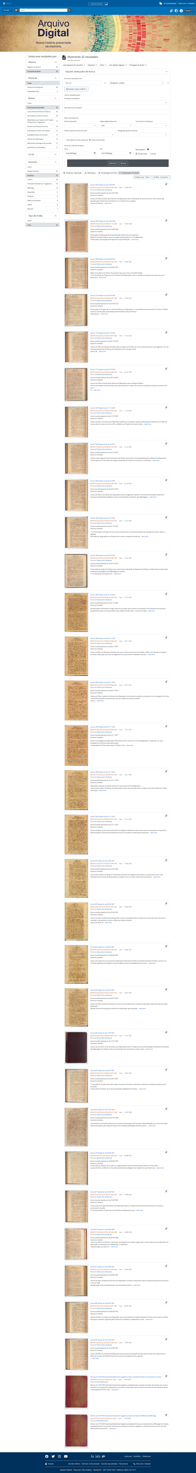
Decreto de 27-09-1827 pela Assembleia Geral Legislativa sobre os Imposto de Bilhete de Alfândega (123, 1416)
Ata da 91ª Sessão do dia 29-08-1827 (102, 1267)
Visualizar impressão (73, 173)
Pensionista (123, 1464)
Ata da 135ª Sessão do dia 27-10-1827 (102, 518)
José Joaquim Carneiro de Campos (42, 131)
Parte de (32, 78)
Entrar (188, 11)
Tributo (42, 180)
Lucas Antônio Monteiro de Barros (42, 112)
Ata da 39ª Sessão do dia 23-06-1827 (102, 904)
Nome (31, 98)
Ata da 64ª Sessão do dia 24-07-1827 (102, 1070)
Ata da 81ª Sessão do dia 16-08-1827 (102, 1192)
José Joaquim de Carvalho (42, 108)
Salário (42, 205)
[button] (161, 3)
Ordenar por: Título (142, 177)
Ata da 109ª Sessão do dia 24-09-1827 (102, 259)
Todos (29, 83)
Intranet (50, 1464)
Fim (101, 149)
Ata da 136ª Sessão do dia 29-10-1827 (102, 555)
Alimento (42, 209)
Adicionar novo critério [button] (75, 89)
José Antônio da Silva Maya (42, 147)
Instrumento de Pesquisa (144, 121)
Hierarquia (91, 173)
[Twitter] (53, 1456)
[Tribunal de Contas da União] (103, 1456)
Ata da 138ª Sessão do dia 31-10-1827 (102, 595)
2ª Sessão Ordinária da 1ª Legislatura (42, 184)
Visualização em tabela (130, 173)
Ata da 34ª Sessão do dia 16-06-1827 (102, 861)
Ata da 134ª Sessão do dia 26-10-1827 (102, 481)
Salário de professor (42, 201)
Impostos (42, 175)
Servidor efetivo (74, 1464)
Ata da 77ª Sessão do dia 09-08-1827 (102, 1153)
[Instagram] (59, 1456)
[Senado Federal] (98, 4)
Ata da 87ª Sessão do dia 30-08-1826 (102, 1229)
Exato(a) (153, 154)
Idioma (32, 62)
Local (31, 154)
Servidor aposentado (109, 1464)
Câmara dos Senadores (42, 87)
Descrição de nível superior (73, 108)
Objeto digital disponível (108, 121)
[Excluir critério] (168, 83)
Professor (42, 196)
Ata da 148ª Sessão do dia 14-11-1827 (102, 772)
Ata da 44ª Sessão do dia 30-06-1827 (102, 947)
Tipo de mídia (35, 215)
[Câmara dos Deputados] (92, 1456)
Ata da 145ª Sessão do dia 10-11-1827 (102, 727)
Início (66, 149)
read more (107, 203)
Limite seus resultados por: (42, 56)
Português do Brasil (42, 71)
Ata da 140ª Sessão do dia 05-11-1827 (102, 638)
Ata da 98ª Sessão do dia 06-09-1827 (102, 1303)
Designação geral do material (127, 131)
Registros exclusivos (42, 67)
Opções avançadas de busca (80, 71)
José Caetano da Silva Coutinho (42, 116)
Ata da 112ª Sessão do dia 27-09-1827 (102, 295)
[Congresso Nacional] (97, 1456)
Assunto (32, 162)
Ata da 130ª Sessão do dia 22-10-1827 (102, 444)
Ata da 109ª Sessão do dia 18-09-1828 (102, 221)
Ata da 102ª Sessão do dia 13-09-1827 (102, 185)
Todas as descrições (98, 140)
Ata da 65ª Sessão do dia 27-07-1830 (102, 1110)
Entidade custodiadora (72, 98)
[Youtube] (65, 1456)
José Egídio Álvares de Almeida (42, 135)
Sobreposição (142, 154)
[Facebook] (47, 1456)
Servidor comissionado (91, 1464)
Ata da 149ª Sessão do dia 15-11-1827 (102, 816)
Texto (42, 225)
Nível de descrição (70, 121)
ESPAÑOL (137, 1456)
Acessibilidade (170, 3)
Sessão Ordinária (42, 171)
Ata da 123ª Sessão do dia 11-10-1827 (102, 408)
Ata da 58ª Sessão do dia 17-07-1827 (102, 1033)
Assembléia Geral (42, 91)
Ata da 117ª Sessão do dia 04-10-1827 (102, 369)
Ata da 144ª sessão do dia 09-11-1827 (102, 682)
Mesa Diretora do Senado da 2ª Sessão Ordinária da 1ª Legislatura (42, 121)
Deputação (42, 192)
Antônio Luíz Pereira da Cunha (42, 127)
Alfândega (42, 188)
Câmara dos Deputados (42, 139)
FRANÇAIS (147, 1456)
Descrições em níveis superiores (77, 140)
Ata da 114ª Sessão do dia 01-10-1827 (102, 333)
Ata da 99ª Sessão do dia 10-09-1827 (102, 1340)
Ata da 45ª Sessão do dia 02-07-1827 (102, 990)
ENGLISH (128, 1456)
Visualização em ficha (108, 173)
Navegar (6, 10)
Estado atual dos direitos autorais (75, 131)
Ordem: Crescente (161, 177)
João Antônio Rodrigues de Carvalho (42, 143)
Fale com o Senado (186, 3)
